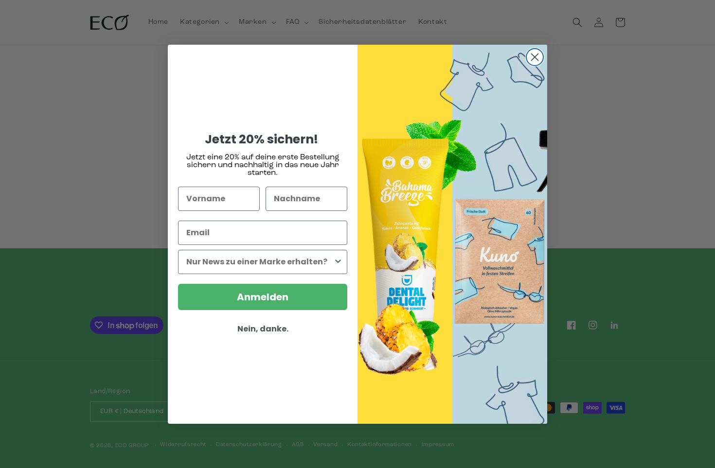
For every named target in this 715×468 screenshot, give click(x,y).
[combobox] (259, 262)
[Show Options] (338, 262)
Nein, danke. (262, 328)
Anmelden (262, 297)
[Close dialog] (534, 57)
